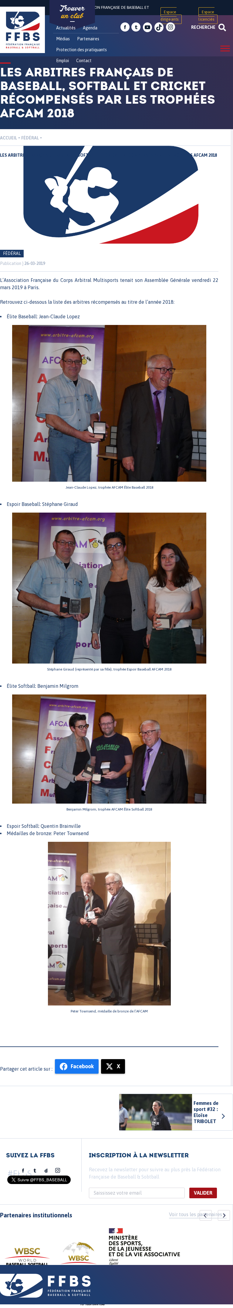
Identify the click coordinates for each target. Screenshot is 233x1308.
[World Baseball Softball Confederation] (27, 1259)
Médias (63, 38)
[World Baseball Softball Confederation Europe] (78, 1256)
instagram (170, 27)
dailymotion (46, 1171)
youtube (147, 27)
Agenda (90, 27)
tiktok (159, 27)
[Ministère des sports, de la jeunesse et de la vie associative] (144, 1248)
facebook (125, 27)
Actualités (66, 27)
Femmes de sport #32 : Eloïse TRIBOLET (206, 1112)
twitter (135, 27)
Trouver (72, 12)
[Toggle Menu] (225, 48)
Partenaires (88, 38)
